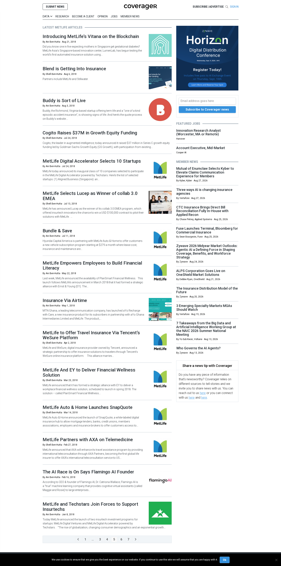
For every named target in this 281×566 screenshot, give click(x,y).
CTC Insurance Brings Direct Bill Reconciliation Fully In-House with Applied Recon (202, 211)
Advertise (216, 6)
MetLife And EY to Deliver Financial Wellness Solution (89, 372)
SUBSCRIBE (200, 6)
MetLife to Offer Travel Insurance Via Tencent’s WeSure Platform (91, 335)
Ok (224, 559)
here (203, 393)
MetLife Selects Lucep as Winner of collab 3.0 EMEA (90, 196)
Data (46, 16)
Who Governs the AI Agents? (198, 348)
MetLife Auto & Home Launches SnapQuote (87, 407)
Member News (130, 16)
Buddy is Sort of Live (64, 100)
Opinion (102, 16)
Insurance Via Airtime (65, 300)
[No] (276, 560)
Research (62, 16)
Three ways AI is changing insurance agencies (204, 191)
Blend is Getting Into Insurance (74, 68)
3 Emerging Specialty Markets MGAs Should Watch (204, 308)
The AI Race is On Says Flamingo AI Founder (88, 472)
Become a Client (83, 16)
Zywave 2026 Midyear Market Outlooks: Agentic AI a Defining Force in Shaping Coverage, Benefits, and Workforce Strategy (206, 251)
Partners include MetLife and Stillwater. (65, 79)
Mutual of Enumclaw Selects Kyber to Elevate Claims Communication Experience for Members (205, 172)
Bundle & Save (57, 230)
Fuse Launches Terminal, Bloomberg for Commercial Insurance (207, 230)
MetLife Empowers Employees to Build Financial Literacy (92, 265)
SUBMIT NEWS (55, 6)
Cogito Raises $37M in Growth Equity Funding (90, 133)
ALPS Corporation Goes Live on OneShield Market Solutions (200, 273)
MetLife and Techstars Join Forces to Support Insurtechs (90, 506)
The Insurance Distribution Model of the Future (207, 290)
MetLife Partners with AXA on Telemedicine (88, 439)
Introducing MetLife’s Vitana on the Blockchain (91, 36)
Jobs (114, 16)
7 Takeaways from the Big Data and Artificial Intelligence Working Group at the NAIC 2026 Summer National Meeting (206, 328)
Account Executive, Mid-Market (200, 148)
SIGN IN (234, 6)
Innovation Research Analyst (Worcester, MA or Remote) (198, 132)
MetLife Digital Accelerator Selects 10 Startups (92, 161)
